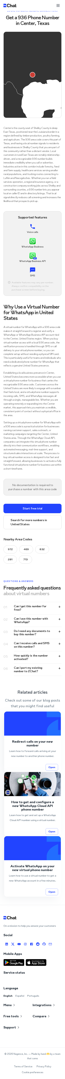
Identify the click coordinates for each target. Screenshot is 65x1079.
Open (51, 767)
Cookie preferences (32, 1072)
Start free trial (32, 508)
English (7, 996)
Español (19, 996)
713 (25, 559)
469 (26, 549)
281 (10, 559)
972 (10, 549)
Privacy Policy (44, 1066)
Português (33, 996)
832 (42, 549)
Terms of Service (23, 1066)
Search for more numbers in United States (29, 522)
